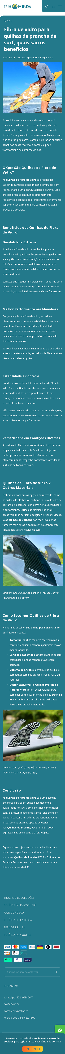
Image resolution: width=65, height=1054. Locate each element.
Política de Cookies (18, 934)
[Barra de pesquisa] (46, 6)
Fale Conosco (14, 912)
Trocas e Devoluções (19, 897)
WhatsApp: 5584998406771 (19, 997)
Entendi (32, 1049)
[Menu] (60, 6)
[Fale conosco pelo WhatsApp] (60, 1030)
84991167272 (11, 1004)
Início (7, 21)
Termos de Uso (14, 927)
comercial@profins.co (16, 1011)
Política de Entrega (18, 920)
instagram (11, 986)
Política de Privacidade (20, 905)
